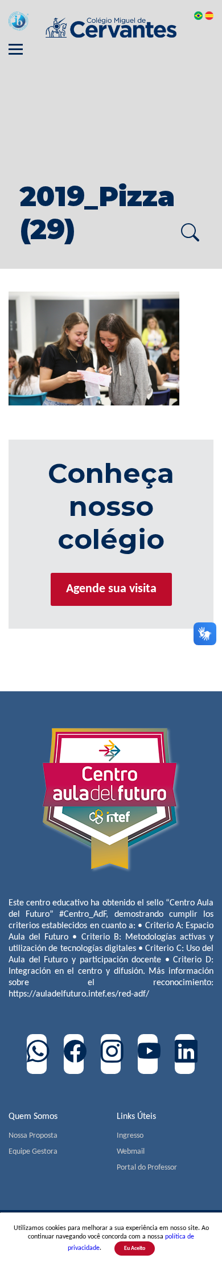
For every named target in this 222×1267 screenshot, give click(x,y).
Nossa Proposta (33, 1135)
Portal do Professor (147, 1167)
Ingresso (130, 1135)
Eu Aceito (134, 1248)
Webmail (131, 1151)
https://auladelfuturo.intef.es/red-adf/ (79, 994)
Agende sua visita (111, 589)
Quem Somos (33, 1116)
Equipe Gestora (33, 1151)
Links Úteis (136, 1116)
